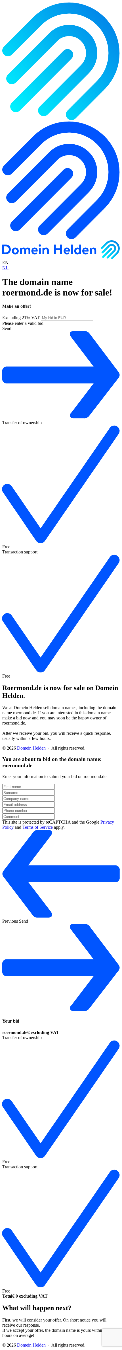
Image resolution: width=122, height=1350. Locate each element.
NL (5, 267)
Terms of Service (37, 827)
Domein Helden (31, 748)
